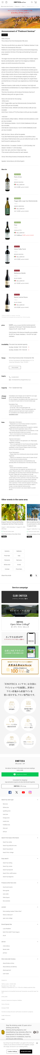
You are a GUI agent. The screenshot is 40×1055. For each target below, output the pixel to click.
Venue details (15, 367)
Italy (19, 555)
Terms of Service (5, 1004)
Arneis (19, 564)
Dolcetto (7, 551)
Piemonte (7, 560)
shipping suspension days (29, 987)
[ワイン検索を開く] (32, 2)
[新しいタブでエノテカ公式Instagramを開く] (30, 792)
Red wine (19, 560)
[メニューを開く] (2, 2)
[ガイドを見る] (6, 2)
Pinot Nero (19, 569)
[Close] (37, 1043)
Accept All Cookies (26, 1051)
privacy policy (4, 996)
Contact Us (4, 980)
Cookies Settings (12, 1051)
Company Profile (5, 1008)
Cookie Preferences (5, 1015)
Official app (23, 786)
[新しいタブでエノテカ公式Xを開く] (16, 792)
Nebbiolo (19, 551)
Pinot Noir (7, 555)
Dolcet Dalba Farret (20, 249)
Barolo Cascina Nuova (21, 297)
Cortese (7, 569)
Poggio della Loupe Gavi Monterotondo (25, 201)
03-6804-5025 (15, 377)
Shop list (17, 6)
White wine (7, 564)
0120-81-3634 (13, 984)
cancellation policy (13, 414)
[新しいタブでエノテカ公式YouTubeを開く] (23, 792)
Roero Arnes (18, 177)
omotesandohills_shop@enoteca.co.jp (21, 379)
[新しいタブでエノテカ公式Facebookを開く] (9, 792)
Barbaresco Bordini (20, 273)
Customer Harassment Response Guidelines (11, 1000)
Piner (15, 225)
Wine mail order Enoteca (7, 6)
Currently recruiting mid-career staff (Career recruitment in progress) (17, 1011)
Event (23, 6)
